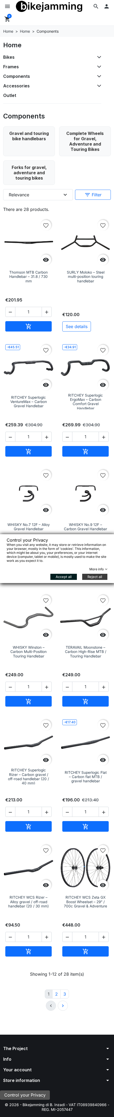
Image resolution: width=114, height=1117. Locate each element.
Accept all (64, 577)
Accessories (16, 85)
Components (16, 76)
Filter (93, 195)
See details (76, 326)
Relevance (38, 195)
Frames (11, 66)
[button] (96, 6)
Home (12, 45)
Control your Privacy (25, 1095)
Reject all (94, 577)
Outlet (9, 95)
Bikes (9, 57)
